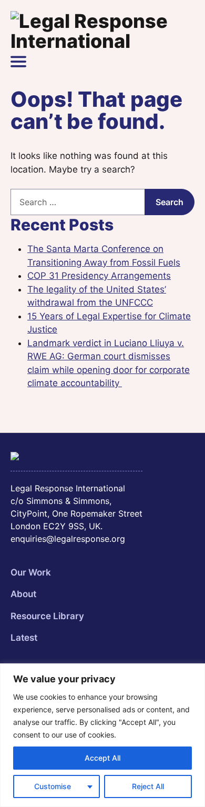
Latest (24, 637)
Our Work (31, 572)
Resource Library (47, 616)
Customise (52, 786)
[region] (102, 735)
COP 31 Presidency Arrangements (99, 275)
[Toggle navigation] (18, 61)
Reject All (148, 786)
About (23, 594)
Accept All (102, 757)
